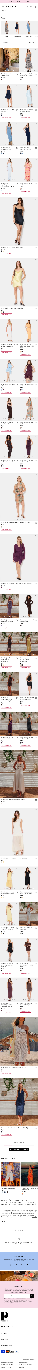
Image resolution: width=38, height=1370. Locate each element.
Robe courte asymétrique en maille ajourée (13, 1067)
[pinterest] (27, 1265)
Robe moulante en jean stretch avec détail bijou (15, 1128)
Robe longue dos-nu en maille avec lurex (27, 461)
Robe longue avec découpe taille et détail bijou (27, 346)
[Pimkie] (11, 6)
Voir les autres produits (19, 1149)
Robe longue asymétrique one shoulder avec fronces (7, 184)
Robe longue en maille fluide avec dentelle (7, 620)
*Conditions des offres (25, 1364)
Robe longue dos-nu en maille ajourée (27, 620)
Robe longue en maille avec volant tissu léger (14, 858)
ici (19, 1302)
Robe (4, 1221)
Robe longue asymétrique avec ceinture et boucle (6, 1004)
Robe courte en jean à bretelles (7, 110)
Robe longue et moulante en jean (6, 148)
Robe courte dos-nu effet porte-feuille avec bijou (15, 522)
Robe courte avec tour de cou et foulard (27, 698)
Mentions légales (6, 1367)
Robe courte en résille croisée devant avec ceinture (16, 583)
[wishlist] (27, 6)
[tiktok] (16, 1265)
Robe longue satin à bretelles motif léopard (26, 74)
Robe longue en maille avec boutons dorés (26, 892)
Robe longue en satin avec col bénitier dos (7, 738)
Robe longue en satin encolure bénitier (26, 110)
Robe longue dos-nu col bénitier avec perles (8, 345)
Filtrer (31, 42)
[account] (31, 6)
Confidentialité (23, 1362)
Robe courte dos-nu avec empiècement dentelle (7, 965)
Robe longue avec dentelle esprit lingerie (13, 799)
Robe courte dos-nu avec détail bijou (26, 1004)
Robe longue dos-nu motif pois (26, 928)
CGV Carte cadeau (7, 1362)
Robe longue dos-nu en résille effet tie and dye (27, 423)
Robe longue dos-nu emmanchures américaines (7, 659)
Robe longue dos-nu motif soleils (26, 184)
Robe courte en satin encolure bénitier (12, 247)
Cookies (21, 1367)
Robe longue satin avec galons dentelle (8, 74)
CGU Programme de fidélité (27, 1359)
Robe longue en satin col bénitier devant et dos (8, 461)
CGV (2, 1359)
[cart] (17, 74)
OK (32, 1296)
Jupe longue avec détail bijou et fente (29, 1188)
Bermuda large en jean (8, 1188)
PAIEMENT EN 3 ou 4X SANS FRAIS (19, 1)
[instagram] (10, 1265)
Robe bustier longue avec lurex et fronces (7, 423)
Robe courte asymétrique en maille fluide (26, 965)
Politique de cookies (7, 1364)
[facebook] (22, 1265)
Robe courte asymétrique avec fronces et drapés (6, 699)
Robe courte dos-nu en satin (7, 385)
